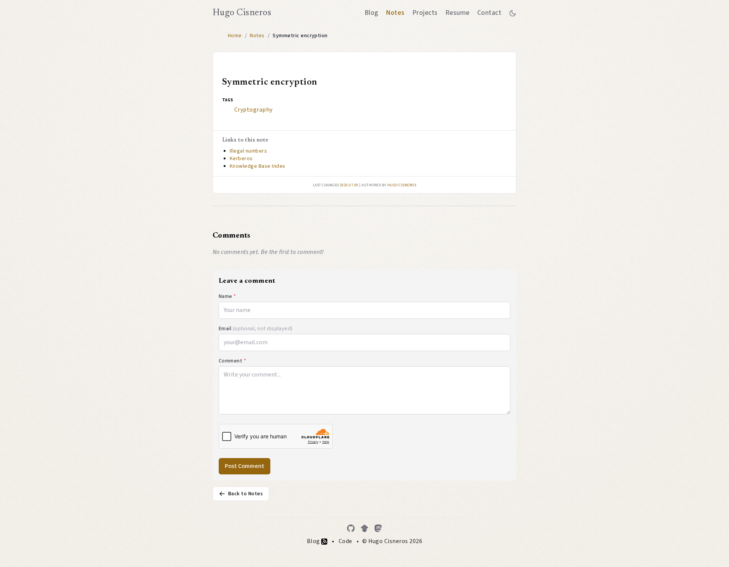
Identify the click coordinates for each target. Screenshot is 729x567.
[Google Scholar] (364, 528)
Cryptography (253, 110)
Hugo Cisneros (242, 12)
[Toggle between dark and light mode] (512, 13)
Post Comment (244, 466)
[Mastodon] (378, 528)
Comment (232, 361)
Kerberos (241, 158)
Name (227, 296)
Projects (425, 12)
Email (256, 328)
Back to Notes (245, 494)
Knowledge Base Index (257, 166)
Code (345, 541)
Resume (457, 12)
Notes (395, 12)
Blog (371, 12)
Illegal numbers (248, 151)
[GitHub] (351, 528)
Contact (489, 12)
